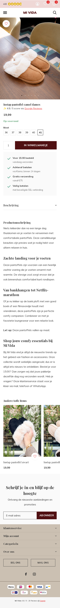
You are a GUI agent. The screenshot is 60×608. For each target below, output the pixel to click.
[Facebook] (26, 574)
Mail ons (43, 562)
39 (26, 132)
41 (40, 132)
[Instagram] (34, 574)
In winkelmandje (36, 145)
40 (33, 132)
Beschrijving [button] (11, 205)
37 (13, 132)
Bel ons (15, 562)
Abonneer (47, 515)
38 (19, 132)
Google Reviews (33, 108)
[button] (5, 13)
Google (42, 601)
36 (6, 132)
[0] (53, 4)
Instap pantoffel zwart (16, 462)
